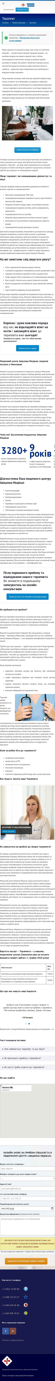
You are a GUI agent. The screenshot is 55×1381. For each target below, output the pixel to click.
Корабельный (22, 9)
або (13, 1194)
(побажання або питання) (19, 1214)
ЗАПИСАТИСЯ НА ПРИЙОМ (27, 150)
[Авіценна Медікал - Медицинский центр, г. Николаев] (27, 5)
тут (53, 1029)
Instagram (12, 1331)
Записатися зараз (27, 348)
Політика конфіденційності (13, 1340)
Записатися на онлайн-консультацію (27, 596)
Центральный (8, 9)
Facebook (5, 1331)
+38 (10, 1289)
